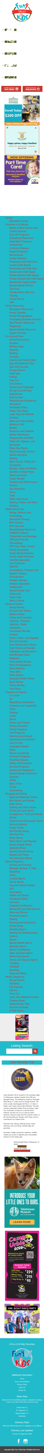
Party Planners (17, 668)
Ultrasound (15, 593)
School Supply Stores (20, 844)
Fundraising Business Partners (25, 319)
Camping (14, 356)
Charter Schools (17, 231)
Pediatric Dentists (18, 580)
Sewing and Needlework (21, 770)
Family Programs (18, 729)
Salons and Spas (18, 454)
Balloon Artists (16, 614)
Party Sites (15, 671)
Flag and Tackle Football (22, 885)
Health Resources (14, 509)
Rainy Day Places (18, 448)
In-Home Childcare (19, 248)
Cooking (13, 712)
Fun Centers (15, 383)
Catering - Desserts (19, 621)
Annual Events (16, 980)
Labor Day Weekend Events (23, 997)
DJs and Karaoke (18, 641)
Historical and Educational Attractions (22, 402)
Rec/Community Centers (22, 451)
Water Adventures (18, 499)
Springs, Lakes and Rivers (23, 468)
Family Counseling (18, 549)
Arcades (13, 343)
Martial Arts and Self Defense (24, 909)
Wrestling (14, 970)
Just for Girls (16, 742)
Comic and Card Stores (21, 810)
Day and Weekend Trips (21, 363)
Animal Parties (16, 607)
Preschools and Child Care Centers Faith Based (23, 263)
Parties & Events (14, 604)
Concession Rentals (19, 631)
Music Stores (16, 837)
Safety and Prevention (21, 763)
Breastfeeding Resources (22, 529)
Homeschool (15, 244)
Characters (15, 627)
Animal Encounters (19, 339)
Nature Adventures (19, 434)
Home (22, 1378)
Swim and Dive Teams (21, 953)
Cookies (13, 634)
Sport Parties (16, 681)
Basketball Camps (18, 221)
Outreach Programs (19, 756)
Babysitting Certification (21, 702)
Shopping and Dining (16, 793)
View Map (17, 1151)
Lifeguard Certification (20, 905)
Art (11, 698)
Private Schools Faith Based (24, 275)
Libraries (13, 417)
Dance (12, 719)
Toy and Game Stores (20, 858)
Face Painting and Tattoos (22, 644)
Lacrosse (14, 902)
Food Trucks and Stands (22, 648)
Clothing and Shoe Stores (22, 807)
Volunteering (15, 790)
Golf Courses (16, 397)
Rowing (13, 919)
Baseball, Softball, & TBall (22, 868)
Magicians (14, 658)
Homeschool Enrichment (22, 739)
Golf (11, 888)
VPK (11, 302)
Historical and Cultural (20, 736)
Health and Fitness (19, 895)
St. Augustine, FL (22, 1410)
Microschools (16, 255)
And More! (22, 1416)
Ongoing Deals (17, 1000)
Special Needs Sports (20, 942)
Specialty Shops (17, 847)
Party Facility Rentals (20, 661)
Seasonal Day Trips (19, 1003)
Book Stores (15, 803)
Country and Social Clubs (22, 360)
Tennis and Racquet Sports (23, 959)
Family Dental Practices (21, 553)
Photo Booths (16, 675)
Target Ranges (17, 478)
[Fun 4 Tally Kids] (22, 12)
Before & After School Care (23, 227)
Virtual (12, 786)
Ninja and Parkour (18, 912)
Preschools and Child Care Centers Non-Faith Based (23, 270)
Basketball (14, 871)
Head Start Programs (20, 241)
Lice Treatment (17, 563)
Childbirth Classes (18, 532)
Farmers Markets (18, 824)
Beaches (13, 349)
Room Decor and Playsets (23, 841)
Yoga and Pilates (18, 973)
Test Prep (14, 288)
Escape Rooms (17, 370)
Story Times (15, 783)
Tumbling (14, 963)
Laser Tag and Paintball (21, 414)
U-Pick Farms (16, 1010)
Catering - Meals (18, 624)
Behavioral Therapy (19, 519)
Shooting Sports (17, 929)
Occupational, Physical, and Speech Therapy (23, 571)
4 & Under (14, 695)
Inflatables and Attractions (22, 651)
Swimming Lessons (19, 956)
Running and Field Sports (22, 922)
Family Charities (17, 312)
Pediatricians (16, 587)
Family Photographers (20, 315)
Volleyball (14, 966)
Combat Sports (17, 878)
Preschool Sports (18, 915)
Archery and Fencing (20, 864)
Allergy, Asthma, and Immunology (20, 514)
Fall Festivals (16, 987)
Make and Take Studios (21, 421)
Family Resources (14, 305)
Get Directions (25, 1151)
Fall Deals (14, 983)
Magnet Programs (18, 251)
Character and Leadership (22, 705)
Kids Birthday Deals (19, 654)
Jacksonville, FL (22, 1407)
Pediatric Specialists (19, 583)
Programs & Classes (16, 692)
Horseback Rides (18, 407)
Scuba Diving (16, 925)
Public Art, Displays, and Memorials (22, 442)
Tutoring (13, 295)
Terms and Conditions (22, 1381)
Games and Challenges (21, 387)
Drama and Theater (19, 722)
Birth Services (16, 526)
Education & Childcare (16, 224)
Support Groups (17, 332)
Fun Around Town (14, 336)
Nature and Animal (19, 753)
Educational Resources (21, 238)
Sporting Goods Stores (21, 851)
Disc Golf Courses (18, 366)
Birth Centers (16, 522)
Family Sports (16, 881)
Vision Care (15, 597)
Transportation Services (21, 292)
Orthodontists (16, 576)
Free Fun (14, 380)
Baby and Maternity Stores (23, 797)
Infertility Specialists (19, 560)
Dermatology (16, 543)
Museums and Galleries (21, 431)
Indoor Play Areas (18, 410)
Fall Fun (13, 990)
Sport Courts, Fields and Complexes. (22, 463)
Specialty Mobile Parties (21, 678)
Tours (12, 492)
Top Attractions (17, 488)
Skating (13, 458)
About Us (22, 1387)
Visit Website (22, 1146)
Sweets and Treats (19, 854)
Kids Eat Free (16, 834)
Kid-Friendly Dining (19, 831)
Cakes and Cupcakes (20, 617)
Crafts (12, 715)
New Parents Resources (21, 322)
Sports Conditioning (19, 949)
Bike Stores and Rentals (21, 800)
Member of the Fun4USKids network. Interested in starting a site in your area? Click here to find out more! (22, 1401)
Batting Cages (16, 346)
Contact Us (22, 1390)
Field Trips (14, 373)
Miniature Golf (16, 424)
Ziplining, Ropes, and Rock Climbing (23, 503)
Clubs (12, 709)
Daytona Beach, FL (22, 1413)
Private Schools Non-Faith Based (26, 278)
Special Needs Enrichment (23, 773)
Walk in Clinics (16, 600)
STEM (12, 780)
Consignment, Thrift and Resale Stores (25, 815)
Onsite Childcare (18, 258)
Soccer (13, 939)
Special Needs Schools (21, 285)
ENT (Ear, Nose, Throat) (22, 546)
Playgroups (15, 326)
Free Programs (17, 732)
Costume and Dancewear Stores (26, 820)
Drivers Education (18, 726)
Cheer (12, 875)
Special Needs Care (19, 590)
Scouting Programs (19, 766)
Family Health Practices (21, 556)
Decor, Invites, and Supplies (23, 637)
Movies (13, 427)
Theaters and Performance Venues (23, 483)
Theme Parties (17, 685)
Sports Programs (14, 861)
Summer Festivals (18, 1007)
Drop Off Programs (19, 234)
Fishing (13, 376)
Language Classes (19, 746)
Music (12, 749)
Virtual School (16, 299)
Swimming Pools (18, 475)
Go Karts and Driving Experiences (20, 392)
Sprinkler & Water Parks (21, 471)
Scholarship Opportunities (22, 282)
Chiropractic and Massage (23, 536)
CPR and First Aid (18, 539)
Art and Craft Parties (20, 610)
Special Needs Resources (22, 329)
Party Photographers (20, 665)
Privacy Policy (22, 1384)
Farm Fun (14, 993)
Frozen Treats (16, 827)
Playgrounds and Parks (21, 437)
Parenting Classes (18, 759)
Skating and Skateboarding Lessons (23, 934)
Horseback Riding (18, 898)
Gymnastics (15, 892)
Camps (9, 217)
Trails (12, 495)
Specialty (14, 776)
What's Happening (14, 976)
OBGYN (13, 566)
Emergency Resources (21, 309)
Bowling (13, 353)
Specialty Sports (17, 946)
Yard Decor (15, 688)
